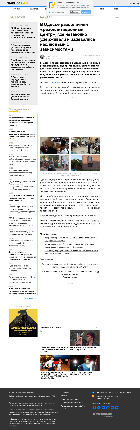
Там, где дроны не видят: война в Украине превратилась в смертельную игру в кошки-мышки (22, 159)
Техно (103, 9)
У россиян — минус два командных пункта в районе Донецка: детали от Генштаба (22, 289)
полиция (49, 259)
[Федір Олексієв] (42, 58)
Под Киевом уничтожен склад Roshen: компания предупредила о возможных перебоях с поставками (22, 184)
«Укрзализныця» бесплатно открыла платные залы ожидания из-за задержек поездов (21, 120)
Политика (17, 9)
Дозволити (86, 12)
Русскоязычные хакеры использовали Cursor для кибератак (20, 267)
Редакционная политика (70, 399)
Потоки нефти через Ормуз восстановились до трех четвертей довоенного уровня (22, 208)
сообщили (54, 82)
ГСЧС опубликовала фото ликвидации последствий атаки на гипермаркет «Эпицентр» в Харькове (20, 221)
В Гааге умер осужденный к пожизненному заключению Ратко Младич (21, 196)
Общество (33, 9)
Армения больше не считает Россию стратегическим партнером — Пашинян (21, 146)
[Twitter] (99, 407)
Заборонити (74, 12)
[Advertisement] (70, 116)
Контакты (64, 396)
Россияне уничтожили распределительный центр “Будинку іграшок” (20, 171)
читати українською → (91, 56)
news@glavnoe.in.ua (103, 392)
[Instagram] (107, 407)
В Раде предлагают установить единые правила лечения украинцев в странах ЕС (22, 134)
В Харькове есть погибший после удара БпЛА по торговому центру (21, 242)
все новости (30, 298)
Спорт (115, 9)
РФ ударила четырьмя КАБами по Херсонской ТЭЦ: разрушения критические (22, 278)
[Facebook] (94, 407)
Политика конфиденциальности (72, 402)
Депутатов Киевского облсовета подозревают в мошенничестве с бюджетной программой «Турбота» (22, 254)
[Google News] (112, 407)
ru (134, 3)
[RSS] (116, 407)
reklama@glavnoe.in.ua (104, 396)
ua (131, 3)
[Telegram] (103, 407)
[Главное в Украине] (17, 3)
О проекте (65, 392)
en (138, 3)
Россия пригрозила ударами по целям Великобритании (21, 232)
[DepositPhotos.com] (103, 414)
